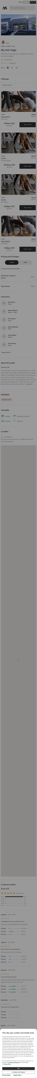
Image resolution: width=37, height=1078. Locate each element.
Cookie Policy (17, 1075)
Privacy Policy (7, 1064)
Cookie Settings (18, 1072)
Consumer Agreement (14, 1062)
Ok (19, 1068)
